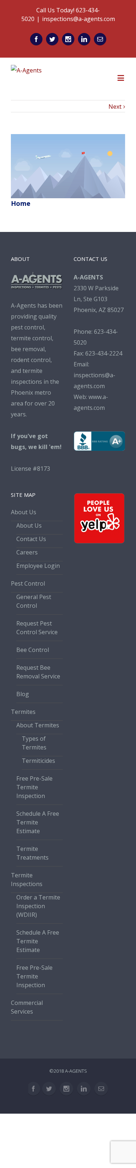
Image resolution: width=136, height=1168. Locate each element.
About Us (23, 512)
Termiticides (38, 761)
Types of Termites (34, 743)
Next (114, 107)
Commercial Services (27, 1007)
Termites (23, 712)
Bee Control (32, 650)
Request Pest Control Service (37, 627)
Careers (27, 552)
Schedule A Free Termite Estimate (37, 822)
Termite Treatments (32, 853)
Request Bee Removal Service (38, 672)
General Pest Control (33, 601)
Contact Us (31, 539)
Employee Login (38, 566)
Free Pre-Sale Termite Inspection (34, 787)
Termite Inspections (26, 879)
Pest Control (28, 583)
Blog (22, 694)
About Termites (37, 725)
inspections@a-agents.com (78, 19)
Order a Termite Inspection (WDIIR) (38, 906)
